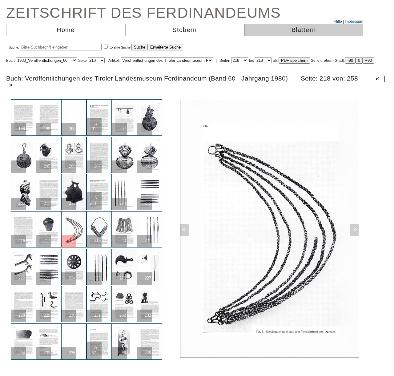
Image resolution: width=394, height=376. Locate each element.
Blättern (303, 29)
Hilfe (338, 21)
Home (65, 29)
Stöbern (184, 29)
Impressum (354, 21)
